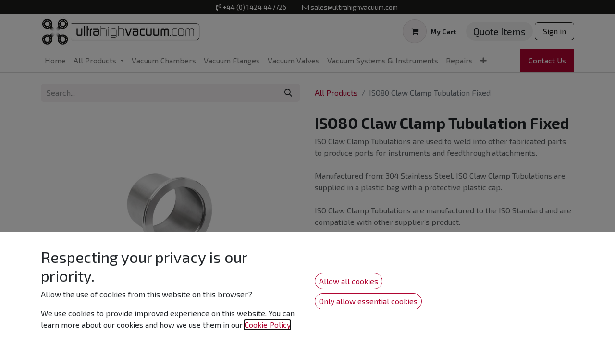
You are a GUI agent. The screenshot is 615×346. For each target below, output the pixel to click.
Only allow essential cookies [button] (368, 301)
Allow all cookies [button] (348, 280)
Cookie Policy (267, 324)
